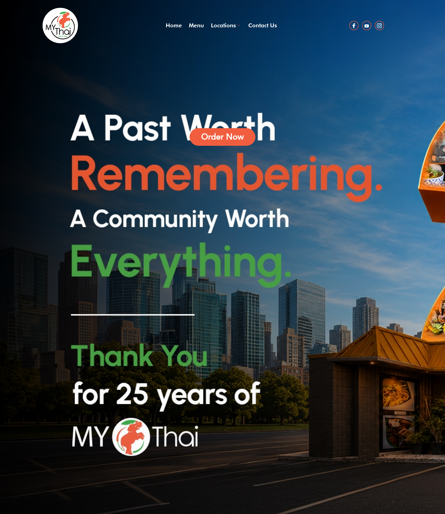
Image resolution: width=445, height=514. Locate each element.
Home (174, 25)
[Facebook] (354, 25)
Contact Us (262, 25)
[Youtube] (366, 25)
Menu (196, 25)
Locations (223, 25)
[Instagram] (379, 25)
